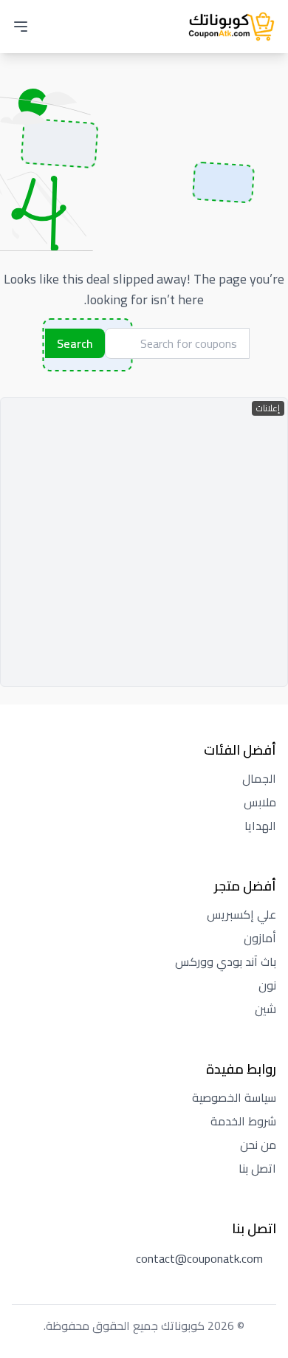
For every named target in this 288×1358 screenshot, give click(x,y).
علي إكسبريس (241, 914)
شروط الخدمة (243, 1121)
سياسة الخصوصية (234, 1097)
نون (267, 985)
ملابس (260, 802)
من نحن (258, 1145)
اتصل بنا (257, 1168)
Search (75, 343)
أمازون (260, 938)
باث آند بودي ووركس (225, 961)
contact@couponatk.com (199, 1258)
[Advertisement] (144, 542)
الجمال (259, 778)
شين (265, 1009)
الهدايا (260, 826)
